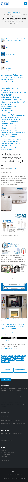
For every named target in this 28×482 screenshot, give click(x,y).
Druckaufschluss (14, 77)
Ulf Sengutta (13, 169)
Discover (4, 77)
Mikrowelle (7, 95)
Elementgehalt (6, 82)
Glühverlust (3, 86)
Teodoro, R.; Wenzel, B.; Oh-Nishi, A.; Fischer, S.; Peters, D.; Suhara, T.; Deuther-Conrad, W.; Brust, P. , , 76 (13, 326)
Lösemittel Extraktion (8, 93)
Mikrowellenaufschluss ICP (13, 117)
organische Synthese (9, 137)
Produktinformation (16, 12)
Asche (2, 75)
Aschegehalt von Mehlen (6, 440)
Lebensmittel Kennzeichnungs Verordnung (13, 89)
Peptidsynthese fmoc (19, 139)
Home (9, 12)
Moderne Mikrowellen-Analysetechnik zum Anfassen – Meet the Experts (15, 39)
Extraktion (15, 82)
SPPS (11, 145)
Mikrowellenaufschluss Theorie (10, 126)
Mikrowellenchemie (9, 128)
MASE (25, 92)
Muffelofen (22, 132)
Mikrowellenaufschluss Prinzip (10, 119)
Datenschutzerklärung (15, 478)
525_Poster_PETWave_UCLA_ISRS (9, 348)
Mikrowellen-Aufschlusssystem (9, 105)
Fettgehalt (22, 82)
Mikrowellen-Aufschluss (11, 100)
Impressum (6, 478)
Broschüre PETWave (6, 341)
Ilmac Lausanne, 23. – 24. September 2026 (10, 420)
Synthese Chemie (8, 148)
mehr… (2, 352)
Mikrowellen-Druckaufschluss (8, 110)
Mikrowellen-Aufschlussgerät (13, 102)
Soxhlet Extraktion (5, 145)
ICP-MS (8, 86)
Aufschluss (18, 75)
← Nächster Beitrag (7, 370)
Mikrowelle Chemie (10, 97)
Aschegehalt (8, 75)
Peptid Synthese (6, 139)
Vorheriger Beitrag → (20, 370)
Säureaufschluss (7, 150)
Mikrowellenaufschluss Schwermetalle (10, 123)
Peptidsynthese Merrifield (9, 141)
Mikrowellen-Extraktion (7, 113)
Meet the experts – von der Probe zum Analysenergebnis (13, 423)
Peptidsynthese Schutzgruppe (10, 143)
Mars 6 (19, 92)
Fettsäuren (3, 84)
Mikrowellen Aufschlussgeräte (13, 115)
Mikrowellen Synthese (9, 130)
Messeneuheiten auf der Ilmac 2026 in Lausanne (12, 437)
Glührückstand (18, 84)
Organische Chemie (9, 135)
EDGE (21, 77)
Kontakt (23, 478)
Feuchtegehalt (11, 84)
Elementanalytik (8, 80)
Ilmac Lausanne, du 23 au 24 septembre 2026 (11, 433)
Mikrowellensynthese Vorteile (10, 132)
